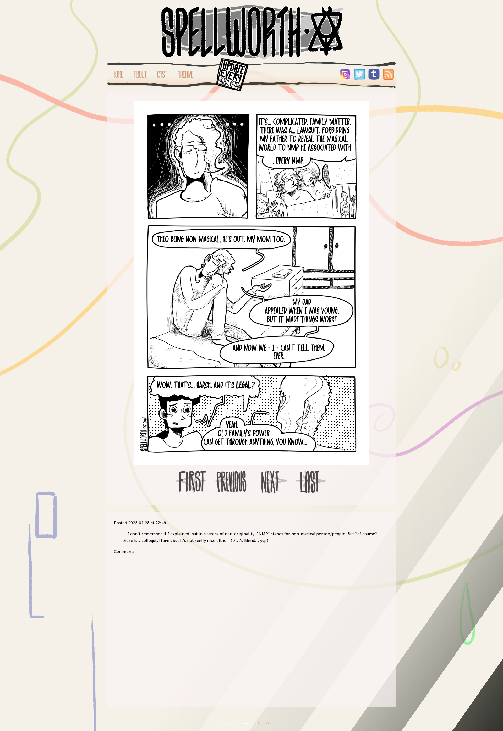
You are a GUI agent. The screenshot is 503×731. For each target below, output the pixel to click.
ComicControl (269, 723)
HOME (118, 75)
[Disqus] (251, 626)
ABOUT (140, 75)
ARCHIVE (185, 75)
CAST (162, 75)
